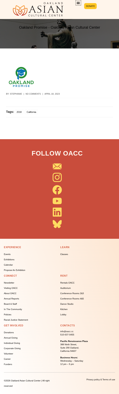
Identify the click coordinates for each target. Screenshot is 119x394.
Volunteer (8, 353)
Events (7, 254)
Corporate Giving (12, 348)
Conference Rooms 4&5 (72, 298)
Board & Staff (10, 304)
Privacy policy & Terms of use (100, 379)
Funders (8, 364)
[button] (78, 2)
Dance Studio (66, 304)
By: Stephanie (14, 94)
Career (7, 359)
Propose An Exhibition (14, 270)
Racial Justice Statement (16, 320)
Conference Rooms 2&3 (72, 293)
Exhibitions (9, 259)
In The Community (13, 309)
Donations (9, 332)
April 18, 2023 (52, 94)
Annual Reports (11, 298)
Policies (7, 314)
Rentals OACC (67, 282)
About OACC (10, 293)
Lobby (63, 314)
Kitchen (64, 309)
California (31, 112)
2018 (19, 112)
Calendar (8, 265)
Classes (64, 254)
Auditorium (65, 288)
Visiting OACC (11, 288)
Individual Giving (12, 343)
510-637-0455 (67, 334)
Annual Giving (11, 337)
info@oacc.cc (66, 331)
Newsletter (9, 282)
